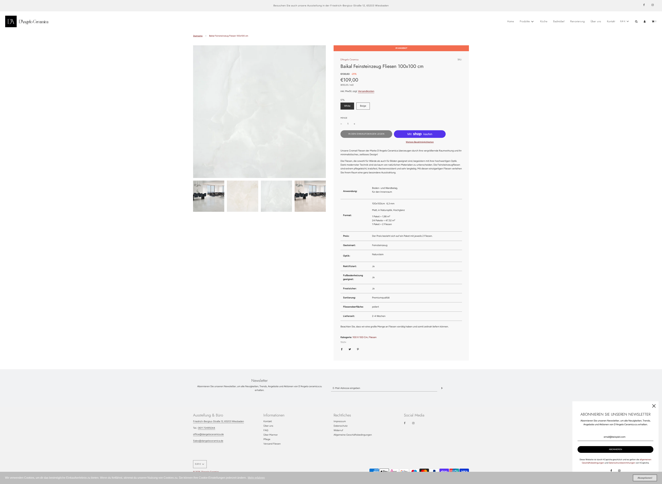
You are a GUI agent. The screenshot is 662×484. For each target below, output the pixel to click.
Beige (363, 105)
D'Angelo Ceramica (349, 59)
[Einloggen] (645, 21)
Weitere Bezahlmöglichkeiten (420, 142)
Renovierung (577, 21)
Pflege (266, 439)
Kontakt (611, 21)
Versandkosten (366, 91)
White (347, 105)
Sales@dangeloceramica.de (208, 440)
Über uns (596, 21)
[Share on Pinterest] (358, 349)
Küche (544, 21)
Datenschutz (341, 425)
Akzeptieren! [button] (645, 477)
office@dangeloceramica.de (208, 434)
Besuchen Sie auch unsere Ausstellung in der (301, 5)
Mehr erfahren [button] (256, 477)
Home (510, 21)
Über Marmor (270, 434)
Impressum (340, 421)
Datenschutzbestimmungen (622, 463)
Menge (343, 118)
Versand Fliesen (272, 443)
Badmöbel (558, 21)
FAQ (265, 430)
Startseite (198, 36)
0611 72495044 (206, 427)
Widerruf (338, 430)
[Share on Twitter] (350, 349)
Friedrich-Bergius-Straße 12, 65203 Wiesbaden (359, 5)
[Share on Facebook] (341, 349)
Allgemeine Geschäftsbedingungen (353, 434)
